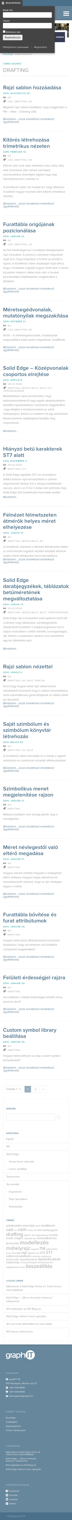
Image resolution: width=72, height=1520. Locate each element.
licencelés (12, 1243)
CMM (39, 1230)
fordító (10, 1238)
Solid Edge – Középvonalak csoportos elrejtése (36, 371)
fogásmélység (42, 1235)
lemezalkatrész (47, 1238)
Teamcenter (13, 1176)
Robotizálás (15, 1206)
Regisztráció (40, 47)
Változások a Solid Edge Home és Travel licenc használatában (33, 1288)
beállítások (48, 1225)
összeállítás (39, 1266)
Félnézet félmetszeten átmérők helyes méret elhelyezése (30, 521)
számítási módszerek (41, 1256)
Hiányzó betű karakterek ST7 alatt (32, 452)
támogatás (32, 1262)
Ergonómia (15, 1191)
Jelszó (6, 21)
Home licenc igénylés (21, 1161)
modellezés (34, 1242)
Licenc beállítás (18, 1169)
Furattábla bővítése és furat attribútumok (29, 917)
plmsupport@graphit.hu (21, 1396)
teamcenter (12, 1259)
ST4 (37, 1253)
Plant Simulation (18, 1199)
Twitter (12, 1503)
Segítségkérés (13, 1426)
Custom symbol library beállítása (29, 1033)
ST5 (42, 1253)
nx (42, 1248)
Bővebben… (10, 431)
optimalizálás (52, 1249)
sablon (31, 1253)
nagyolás (35, 1249)
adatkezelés (14, 1225)
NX (8, 1146)
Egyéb (10, 1139)
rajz (24, 1252)
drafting (14, 1234)
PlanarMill (16, 1253)
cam (22, 1229)
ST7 (49, 1252)
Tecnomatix (12, 1184)
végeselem (12, 1267)
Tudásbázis (11, 1422)
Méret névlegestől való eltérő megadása (30, 850)
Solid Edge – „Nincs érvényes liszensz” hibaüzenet (29, 1299)
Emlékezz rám (12, 32)
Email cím (8, 10)
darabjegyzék (50, 1230)
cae (15, 1230)
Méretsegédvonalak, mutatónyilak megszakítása (35, 312)
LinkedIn (13, 1499)
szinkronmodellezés (18, 1256)
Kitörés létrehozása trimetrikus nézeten (26, 143)
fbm (33, 1235)
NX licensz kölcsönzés (19, 1331)
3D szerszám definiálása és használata (29, 1324)
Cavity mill (31, 1230)
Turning (23, 1262)
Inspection (28, 1238)
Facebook (14, 1491)
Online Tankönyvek (16, 1430)
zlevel (22, 1267)
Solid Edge (12, 1154)
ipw (35, 1238)
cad (9, 1229)
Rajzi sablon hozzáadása (32, 87)
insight (18, 1238)
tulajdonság (12, 1262)
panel (8, 1253)
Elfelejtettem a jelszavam (16, 47)
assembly (29, 1225)
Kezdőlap (8, 54)
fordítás (53, 1235)
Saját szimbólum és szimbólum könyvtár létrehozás (27, 730)
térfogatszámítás (45, 1262)
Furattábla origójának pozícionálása (29, 227)
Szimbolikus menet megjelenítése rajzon (28, 791)
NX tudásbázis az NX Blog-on (23, 1309)
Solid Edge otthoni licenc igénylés (26, 1316)
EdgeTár (27, 1235)
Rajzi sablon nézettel (28, 666)
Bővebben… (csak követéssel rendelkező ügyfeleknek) (28, 120)
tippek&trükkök (28, 1259)
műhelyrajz (18, 1248)
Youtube (13, 1495)
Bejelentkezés (13, 3)
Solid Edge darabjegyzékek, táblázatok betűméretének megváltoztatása (36, 589)
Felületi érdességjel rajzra (34, 977)
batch (38, 1226)
